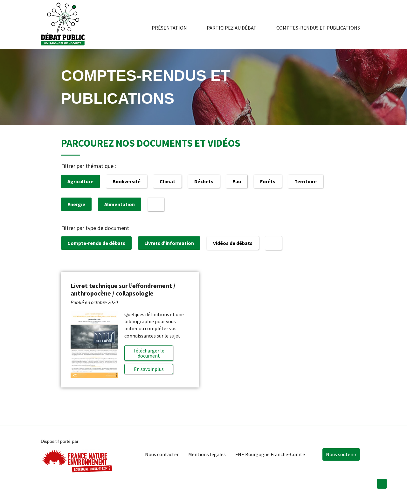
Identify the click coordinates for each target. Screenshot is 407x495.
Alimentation (119, 204)
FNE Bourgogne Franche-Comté (270, 454)
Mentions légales (207, 454)
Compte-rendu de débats (96, 243)
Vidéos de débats (232, 243)
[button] (148, 369)
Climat (167, 181)
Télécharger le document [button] (148, 353)
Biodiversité (127, 181)
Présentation (169, 27)
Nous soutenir (341, 454)
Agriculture (80, 181)
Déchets (203, 181)
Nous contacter (162, 454)
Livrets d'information (169, 243)
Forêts (267, 181)
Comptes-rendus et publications (318, 27)
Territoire (305, 181)
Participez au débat (232, 27)
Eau (236, 181)
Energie (76, 204)
